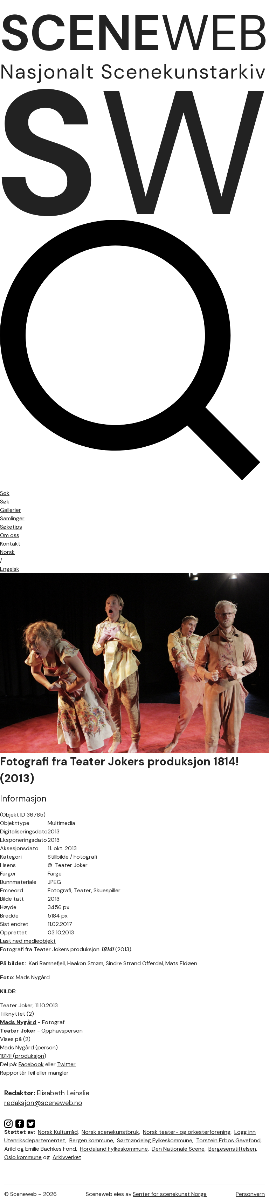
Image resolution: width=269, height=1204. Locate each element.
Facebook (31, 1064)
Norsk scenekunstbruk (110, 1132)
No (7, 552)
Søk (4, 501)
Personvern (250, 1194)
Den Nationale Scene (178, 1148)
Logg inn (245, 1132)
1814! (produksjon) (23, 1056)
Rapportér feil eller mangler (34, 1072)
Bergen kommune (91, 1140)
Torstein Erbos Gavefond (228, 1140)
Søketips (11, 526)
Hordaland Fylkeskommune (114, 1148)
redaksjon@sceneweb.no (43, 1102)
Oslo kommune (23, 1157)
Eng (9, 569)
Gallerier (10, 510)
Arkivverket (67, 1157)
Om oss (9, 535)
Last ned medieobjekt (28, 941)
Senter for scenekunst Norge (170, 1194)
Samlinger (12, 518)
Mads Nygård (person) (29, 1047)
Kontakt (10, 543)
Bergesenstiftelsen (232, 1148)
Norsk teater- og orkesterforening (186, 1132)
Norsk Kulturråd (58, 1132)
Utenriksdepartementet (34, 1140)
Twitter (66, 1064)
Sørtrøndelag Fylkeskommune (154, 1140)
